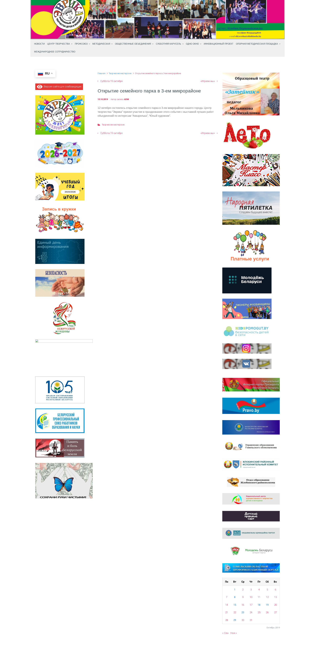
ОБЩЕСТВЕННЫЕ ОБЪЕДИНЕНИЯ (133, 44)
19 (267, 604)
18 (259, 604)
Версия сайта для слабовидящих (61, 86)
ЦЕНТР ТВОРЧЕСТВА (58, 44)
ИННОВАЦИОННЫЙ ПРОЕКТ (218, 44)
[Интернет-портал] (251, 551)
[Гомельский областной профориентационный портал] (251, 568)
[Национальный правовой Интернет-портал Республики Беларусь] (251, 405)
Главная (101, 73)
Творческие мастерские (120, 73)
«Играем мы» (207, 81)
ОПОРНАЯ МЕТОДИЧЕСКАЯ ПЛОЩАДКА (257, 44)
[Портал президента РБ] (251, 384)
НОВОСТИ (39, 44)
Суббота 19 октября (111, 81)
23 (243, 612)
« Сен (225, 633)
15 (234, 604)
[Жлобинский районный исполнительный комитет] (251, 464)
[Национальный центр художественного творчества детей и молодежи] (251, 498)
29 (234, 620)
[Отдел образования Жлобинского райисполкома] (251, 482)
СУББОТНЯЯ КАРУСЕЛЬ (168, 44)
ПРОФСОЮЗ (81, 44)
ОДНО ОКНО (192, 44)
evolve (136, 647)
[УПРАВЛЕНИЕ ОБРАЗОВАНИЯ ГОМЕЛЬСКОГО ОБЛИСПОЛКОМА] (251, 446)
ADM (126, 99)
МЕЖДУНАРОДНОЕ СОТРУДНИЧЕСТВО (54, 52)
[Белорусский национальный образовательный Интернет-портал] (251, 533)
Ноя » (234, 633)
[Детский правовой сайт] (251, 516)
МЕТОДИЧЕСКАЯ (101, 44)
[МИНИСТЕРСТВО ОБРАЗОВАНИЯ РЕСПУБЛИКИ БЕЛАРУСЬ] (251, 427)
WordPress (176, 647)
